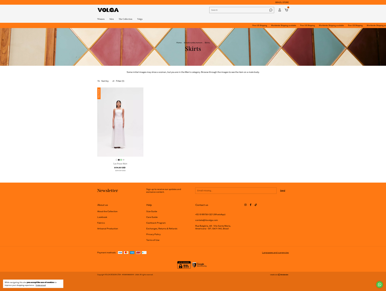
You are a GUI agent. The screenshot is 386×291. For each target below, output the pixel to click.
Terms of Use (152, 240)
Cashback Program (156, 222)
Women (100, 19)
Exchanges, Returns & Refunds (161, 228)
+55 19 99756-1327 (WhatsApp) (210, 214)
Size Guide (151, 211)
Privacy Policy (153, 234)
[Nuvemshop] (279, 275)
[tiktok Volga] (256, 205)
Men (111, 19)
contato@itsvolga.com (206, 220)
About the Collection (107, 211)
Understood (41, 285)
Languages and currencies (275, 252)
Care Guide (152, 217)
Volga (139, 19)
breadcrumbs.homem (193, 42)
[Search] (270, 10)
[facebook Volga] (250, 205)
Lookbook (102, 217)
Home (179, 42)
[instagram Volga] (245, 205)
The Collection (125, 19)
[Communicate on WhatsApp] (379, 284)
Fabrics (101, 222)
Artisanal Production (107, 228)
